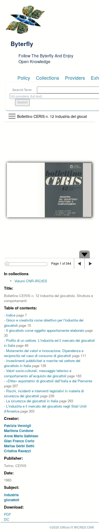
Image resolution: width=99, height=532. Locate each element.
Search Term (22, 90)
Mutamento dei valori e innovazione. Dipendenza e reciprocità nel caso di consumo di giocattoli (43, 353)
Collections (47, 77)
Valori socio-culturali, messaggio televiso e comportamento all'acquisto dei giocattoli (37, 373)
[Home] (25, 19)
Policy (23, 77)
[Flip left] (79, 263)
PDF (7, 514)
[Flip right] (89, 263)
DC (6, 519)
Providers (75, 77)
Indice (10, 315)
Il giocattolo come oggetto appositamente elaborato (45, 330)
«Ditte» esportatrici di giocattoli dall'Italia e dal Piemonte (49, 380)
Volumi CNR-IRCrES (31, 280)
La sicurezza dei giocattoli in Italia (32, 400)
